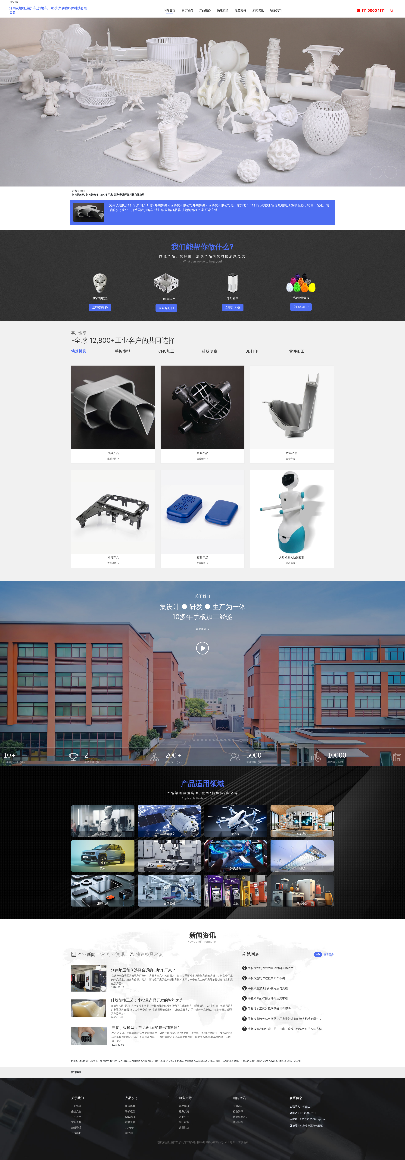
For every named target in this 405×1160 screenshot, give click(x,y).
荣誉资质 (76, 1127)
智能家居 (302, 833)
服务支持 (184, 1111)
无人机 (235, 833)
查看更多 (329, 954)
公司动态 (238, 1106)
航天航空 (169, 833)
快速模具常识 (240, 1116)
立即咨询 (98, 307)
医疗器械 (169, 903)
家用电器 (302, 903)
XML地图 (230, 1142)
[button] (376, 172)
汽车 (103, 868)
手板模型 (130, 1111)
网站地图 (13, 1)
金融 (236, 903)
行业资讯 (238, 1111)
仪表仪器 (169, 868)
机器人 (103, 833)
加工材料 (184, 1122)
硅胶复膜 (130, 1122)
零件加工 (130, 1133)
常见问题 (238, 1122)
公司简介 (76, 1106)
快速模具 (130, 1106)
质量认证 (184, 1127)
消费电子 (103, 903)
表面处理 (184, 1116)
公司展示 (76, 1116)
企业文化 (76, 1111)
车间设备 (76, 1122)
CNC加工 (130, 1116)
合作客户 (76, 1133)
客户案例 (184, 1106)
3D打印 (129, 1127)
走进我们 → (202, 629)
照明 (302, 868)
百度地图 (243, 1142)
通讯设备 (235, 868)
